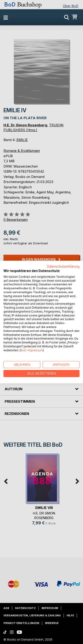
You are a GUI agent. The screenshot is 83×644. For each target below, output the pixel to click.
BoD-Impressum (32, 350)
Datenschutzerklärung (63, 266)
